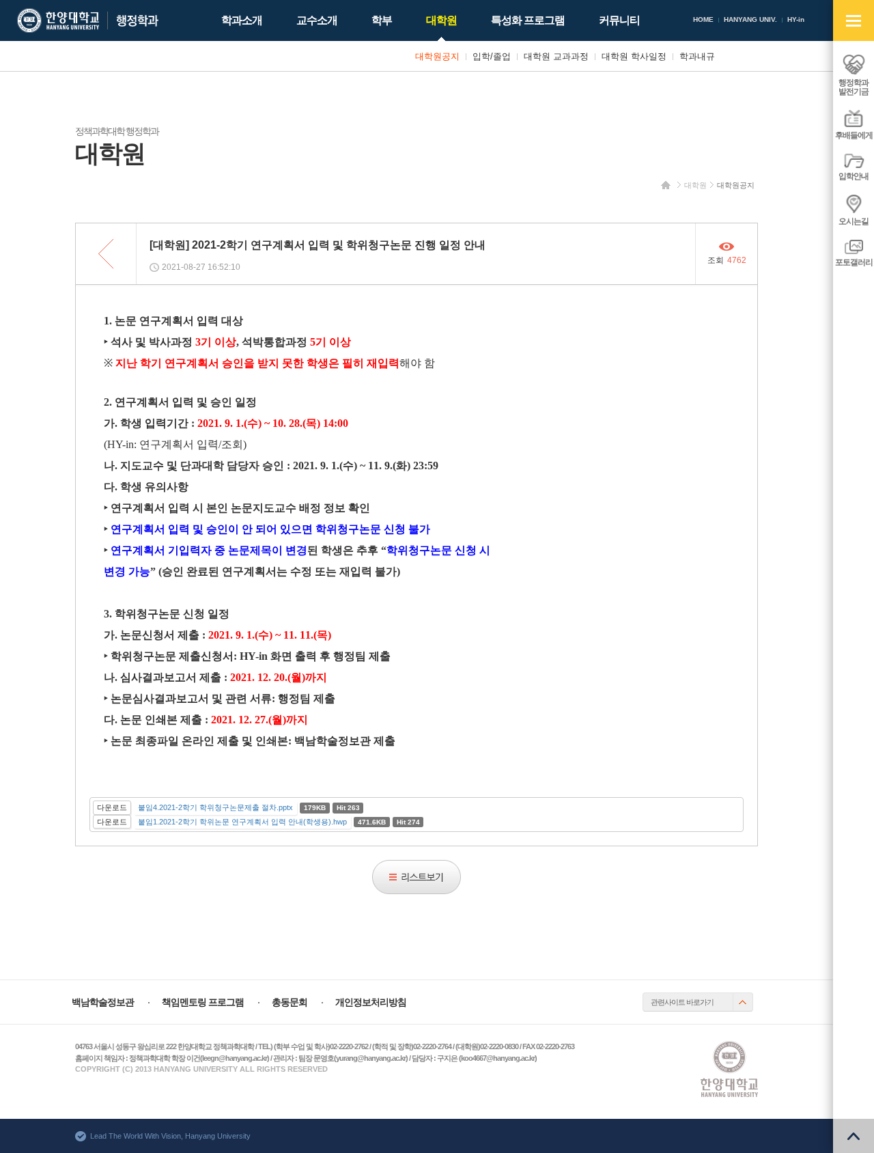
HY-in (795, 19)
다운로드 (112, 807)
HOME (703, 19)
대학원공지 (736, 185)
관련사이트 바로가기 (682, 1002)
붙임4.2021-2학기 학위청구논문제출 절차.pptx (215, 807)
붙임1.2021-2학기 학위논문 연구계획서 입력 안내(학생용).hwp (242, 822)
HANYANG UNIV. (750, 19)
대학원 (695, 185)
